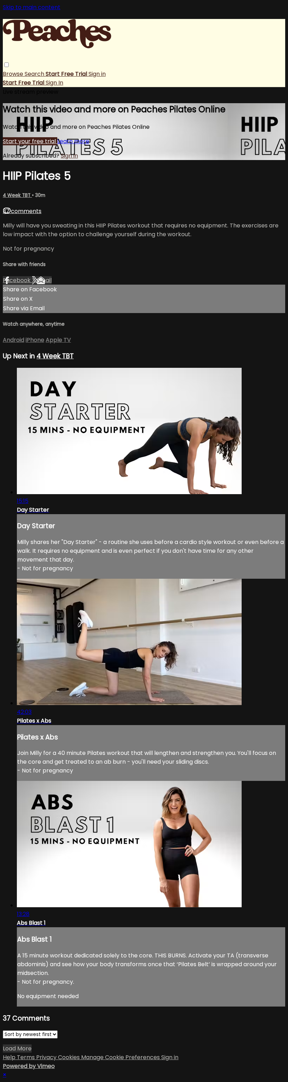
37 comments (22, 211)
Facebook (17, 280)
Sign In (54, 83)
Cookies (69, 1057)
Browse (14, 74)
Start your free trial (30, 141)
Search (35, 74)
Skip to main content (31, 7)
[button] (6, 64)
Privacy (47, 1057)
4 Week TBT (17, 195)
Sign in (97, 74)
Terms (26, 1057)
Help (10, 1057)
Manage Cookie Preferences (121, 1057)
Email (44, 280)
